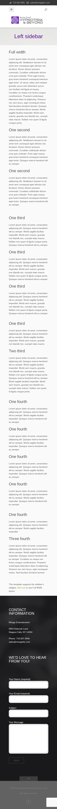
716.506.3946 (19, 3)
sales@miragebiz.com (40, 3)
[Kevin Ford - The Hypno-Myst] (28, 19)
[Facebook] (28, 801)
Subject (12, 708)
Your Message (16, 722)
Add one (21, 587)
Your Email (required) (19, 693)
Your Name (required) (19, 679)
